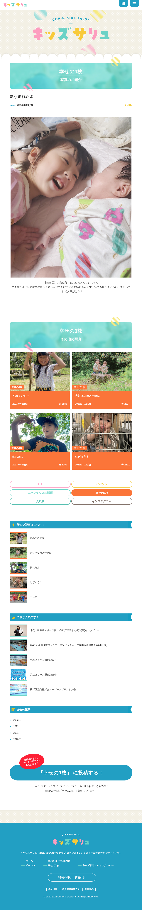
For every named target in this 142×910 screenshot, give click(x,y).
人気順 (40, 501)
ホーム (29, 861)
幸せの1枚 (70, 71)
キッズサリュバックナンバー (98, 865)
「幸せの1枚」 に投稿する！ (71, 772)
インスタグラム (101, 501)
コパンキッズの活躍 (40, 492)
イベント (101, 484)
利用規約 (89, 889)
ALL (40, 484)
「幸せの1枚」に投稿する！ (72, 877)
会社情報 (52, 889)
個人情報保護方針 (71, 889)
